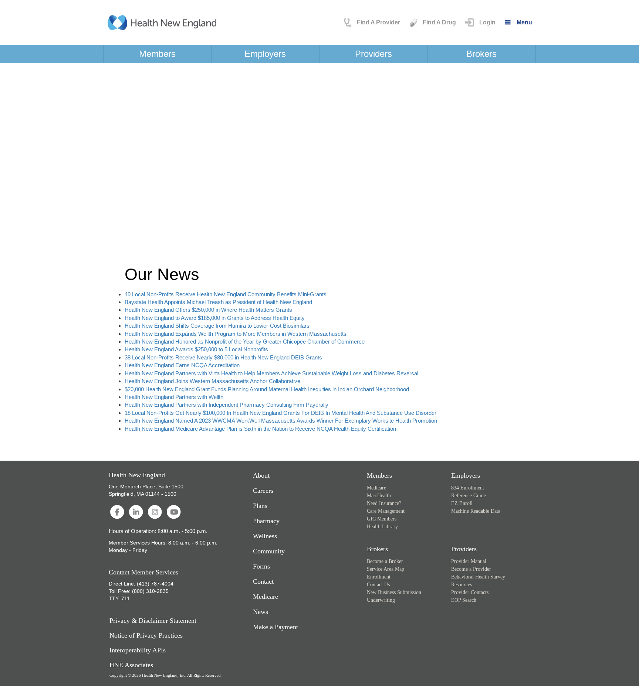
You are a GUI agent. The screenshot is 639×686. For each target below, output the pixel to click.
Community (269, 551)
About (261, 475)
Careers (263, 490)
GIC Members (381, 519)
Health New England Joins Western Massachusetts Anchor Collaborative (212, 381)
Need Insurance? (384, 503)
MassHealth (379, 495)
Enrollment (378, 577)
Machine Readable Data (475, 511)
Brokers (481, 54)
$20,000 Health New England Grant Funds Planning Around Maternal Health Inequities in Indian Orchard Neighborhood (267, 389)
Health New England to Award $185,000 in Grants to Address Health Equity (215, 318)
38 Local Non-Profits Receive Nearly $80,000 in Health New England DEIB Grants (223, 357)
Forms (261, 566)
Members (157, 54)
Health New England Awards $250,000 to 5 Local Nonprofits (196, 349)
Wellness (265, 536)
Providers (373, 54)
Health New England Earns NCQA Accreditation (182, 365)
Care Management (386, 511)
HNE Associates (131, 665)
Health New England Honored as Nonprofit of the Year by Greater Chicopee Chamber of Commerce (245, 341)
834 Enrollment (467, 488)
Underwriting (381, 600)
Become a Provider (471, 569)
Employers (265, 54)
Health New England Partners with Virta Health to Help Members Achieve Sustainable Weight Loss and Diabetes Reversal (271, 373)
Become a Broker (385, 561)
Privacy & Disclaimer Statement (152, 620)
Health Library (382, 526)
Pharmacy (266, 521)
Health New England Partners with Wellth (174, 397)
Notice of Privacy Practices (146, 635)
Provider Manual (468, 561)
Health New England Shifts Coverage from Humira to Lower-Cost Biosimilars (217, 325)
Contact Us (378, 584)
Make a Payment (275, 627)
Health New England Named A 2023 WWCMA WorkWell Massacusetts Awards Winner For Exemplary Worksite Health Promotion (281, 420)
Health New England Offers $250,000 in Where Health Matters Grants (208, 310)
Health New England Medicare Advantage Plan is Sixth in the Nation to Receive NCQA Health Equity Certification (260, 429)
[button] (479, 22)
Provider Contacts (469, 592)
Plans (260, 505)
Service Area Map (385, 569)
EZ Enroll (462, 503)
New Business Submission (394, 592)
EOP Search (463, 600)
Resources (461, 584)
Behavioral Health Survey (478, 577)
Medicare (265, 596)
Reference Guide (468, 495)
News (260, 611)
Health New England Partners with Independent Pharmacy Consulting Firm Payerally (226, 405)
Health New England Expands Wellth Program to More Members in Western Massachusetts (235, 334)
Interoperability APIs (137, 650)
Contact (263, 581)
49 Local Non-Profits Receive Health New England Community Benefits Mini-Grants (226, 294)
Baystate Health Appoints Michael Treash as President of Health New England (218, 302)
